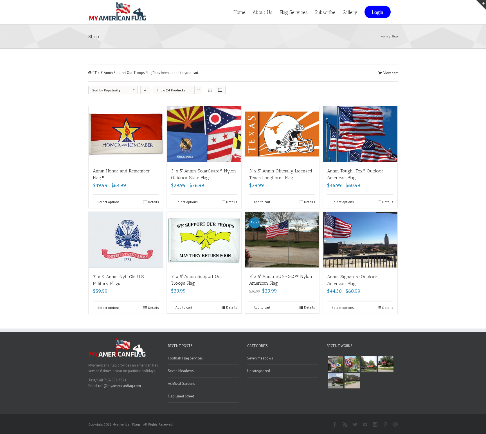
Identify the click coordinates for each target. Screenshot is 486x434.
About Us (263, 12)
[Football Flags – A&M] (352, 364)
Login (377, 12)
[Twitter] (355, 424)
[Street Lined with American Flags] (352, 380)
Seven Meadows (181, 370)
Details (153, 202)
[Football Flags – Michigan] (335, 364)
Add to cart (262, 202)
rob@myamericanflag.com (119, 385)
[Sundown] (385, 364)
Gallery (350, 12)
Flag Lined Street (181, 396)
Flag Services (294, 12)
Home (239, 12)
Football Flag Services (185, 358)
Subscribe (325, 12)
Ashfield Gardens (181, 383)
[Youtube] (365, 424)
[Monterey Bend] (335, 380)
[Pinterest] (385, 424)
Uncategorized (258, 370)
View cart (390, 73)
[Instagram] (375, 424)
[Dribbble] (395, 424)
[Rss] (345, 424)
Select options (108, 202)
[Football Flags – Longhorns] (369, 364)
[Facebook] (334, 424)
